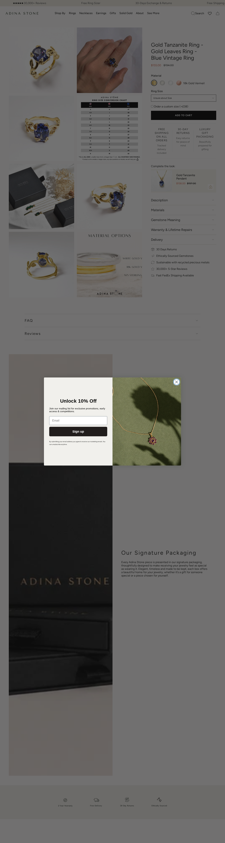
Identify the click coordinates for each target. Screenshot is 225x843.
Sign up (78, 431)
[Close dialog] (176, 382)
